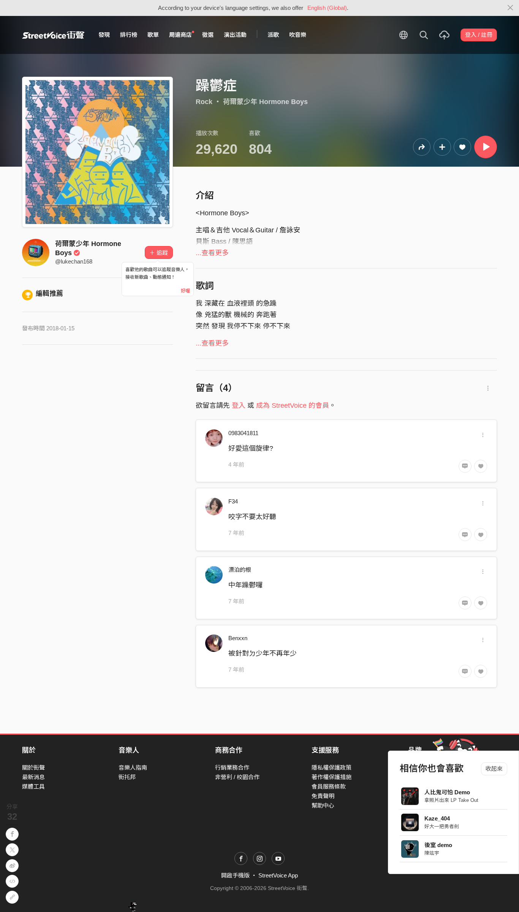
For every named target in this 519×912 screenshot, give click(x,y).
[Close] (510, 8)
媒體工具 (33, 786)
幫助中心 (323, 805)
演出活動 (235, 35)
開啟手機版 (235, 875)
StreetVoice (53, 35)
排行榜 (128, 35)
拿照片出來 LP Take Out (451, 800)
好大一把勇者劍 (441, 826)
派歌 (273, 35)
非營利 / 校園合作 (237, 777)
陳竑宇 (431, 853)
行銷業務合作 (232, 767)
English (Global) (327, 8)
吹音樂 (297, 35)
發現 (104, 35)
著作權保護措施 (331, 777)
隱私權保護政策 (331, 767)
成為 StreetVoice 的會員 (292, 405)
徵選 (208, 35)
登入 (238, 405)
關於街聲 (33, 767)
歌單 (153, 35)
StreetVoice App (278, 875)
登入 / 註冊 (478, 35)
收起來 (494, 768)
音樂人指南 (133, 767)
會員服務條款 (329, 786)
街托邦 (127, 777)
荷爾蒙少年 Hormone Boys (265, 102)
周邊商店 (180, 35)
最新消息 (33, 777)
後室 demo (438, 845)
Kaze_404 (437, 818)
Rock (204, 102)
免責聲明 (323, 796)
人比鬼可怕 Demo (447, 792)
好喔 (185, 290)
